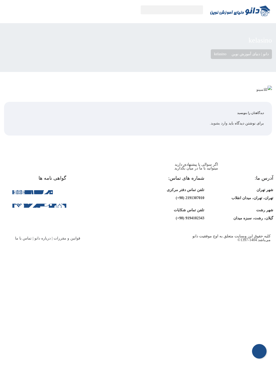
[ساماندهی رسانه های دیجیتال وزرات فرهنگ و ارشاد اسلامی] (59, 192)
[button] (172, 9)
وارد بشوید (219, 123)
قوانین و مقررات (67, 238)
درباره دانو (42, 238)
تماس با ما (23, 238)
